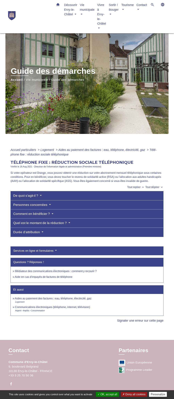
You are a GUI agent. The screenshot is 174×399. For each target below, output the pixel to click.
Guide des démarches (67, 79)
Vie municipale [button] (87, 7)
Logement (47, 150)
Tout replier (136, 187)
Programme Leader (139, 370)
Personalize (158, 394)
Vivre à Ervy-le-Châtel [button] (101, 14)
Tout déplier (154, 187)
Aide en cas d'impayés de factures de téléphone (43, 276)
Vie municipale (37, 79)
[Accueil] (29, 16)
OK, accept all (108, 394)
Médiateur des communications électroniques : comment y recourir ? (56, 271)
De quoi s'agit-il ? (26, 195)
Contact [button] (141, 5)
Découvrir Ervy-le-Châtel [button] (70, 9)
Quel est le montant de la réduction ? (40, 223)
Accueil (17, 79)
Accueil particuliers (24, 150)
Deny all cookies (135, 394)
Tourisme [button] (127, 5)
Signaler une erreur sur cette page (140, 320)
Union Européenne (139, 362)
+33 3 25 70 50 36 (20, 375)
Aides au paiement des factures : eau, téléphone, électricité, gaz (102, 150)
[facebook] (12, 383)
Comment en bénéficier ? (32, 214)
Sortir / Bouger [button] (114, 7)
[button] (58, 5)
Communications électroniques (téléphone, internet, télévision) (52, 307)
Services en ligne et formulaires (33, 250)
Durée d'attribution (27, 232)
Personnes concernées (30, 205)
